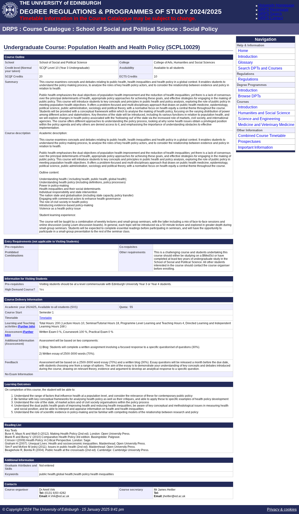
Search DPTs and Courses (260, 68)
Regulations (248, 79)
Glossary (245, 62)
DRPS (10, 29)
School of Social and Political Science (127, 29)
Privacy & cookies (282, 509)
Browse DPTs (249, 96)
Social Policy (200, 29)
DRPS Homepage (273, 9)
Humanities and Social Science (264, 113)
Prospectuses (249, 141)
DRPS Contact (270, 18)
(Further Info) (26, 326)
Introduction (247, 57)
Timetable (45, 317)
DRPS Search (270, 14)
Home (243, 51)
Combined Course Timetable (262, 136)
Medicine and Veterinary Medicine (266, 125)
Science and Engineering (259, 119)
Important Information (255, 147)
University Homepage (276, 5)
